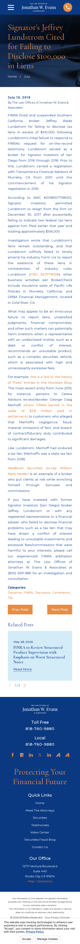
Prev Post (20, 609)
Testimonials (40, 825)
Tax (10, 597)
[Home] (39, 7)
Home (39, 803)
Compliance (61, 592)
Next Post (60, 609)
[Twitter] (40, 755)
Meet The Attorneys (40, 810)
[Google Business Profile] (22, 755)
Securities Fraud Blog (40, 839)
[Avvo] (58, 755)
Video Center (39, 832)
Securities (40, 817)
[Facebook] (13, 755)
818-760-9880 (39, 728)
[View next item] (25, 686)
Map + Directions (40, 881)
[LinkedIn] (31, 755)
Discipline (15, 592)
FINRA (28, 592)
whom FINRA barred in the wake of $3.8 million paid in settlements (40, 410)
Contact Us (40, 847)
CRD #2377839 (44, 274)
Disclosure (42, 592)
